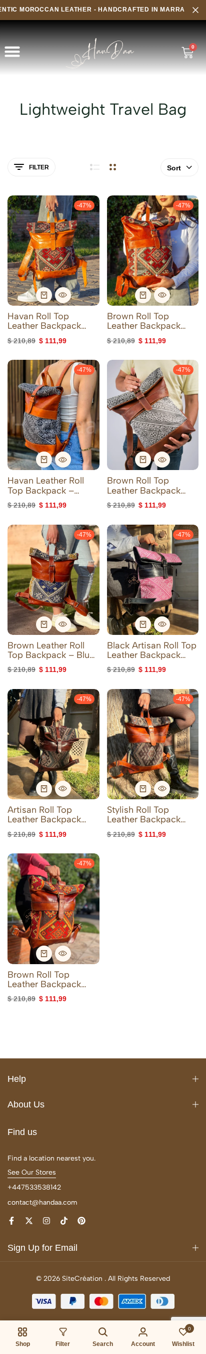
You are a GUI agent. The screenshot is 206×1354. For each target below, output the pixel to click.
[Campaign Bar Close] (195, 10)
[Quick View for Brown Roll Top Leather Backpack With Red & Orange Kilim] (63, 954)
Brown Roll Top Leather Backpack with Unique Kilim (143, 485)
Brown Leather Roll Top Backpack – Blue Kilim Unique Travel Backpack (51, 650)
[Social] (12, 1221)
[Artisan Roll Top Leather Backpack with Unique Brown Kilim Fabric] (54, 744)
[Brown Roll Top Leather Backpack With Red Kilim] (153, 250)
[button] (12, 51)
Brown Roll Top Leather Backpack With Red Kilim (143, 321)
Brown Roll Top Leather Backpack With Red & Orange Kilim (47, 979)
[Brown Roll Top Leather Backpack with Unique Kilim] (153, 415)
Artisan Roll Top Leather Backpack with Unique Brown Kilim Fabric (47, 814)
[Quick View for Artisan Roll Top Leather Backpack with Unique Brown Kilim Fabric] (63, 789)
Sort (174, 168)
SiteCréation (82, 1278)
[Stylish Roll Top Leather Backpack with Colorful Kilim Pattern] (153, 744)
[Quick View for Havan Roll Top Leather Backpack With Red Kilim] (63, 295)
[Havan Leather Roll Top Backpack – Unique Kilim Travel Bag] (54, 415)
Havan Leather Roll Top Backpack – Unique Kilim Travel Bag (47, 485)
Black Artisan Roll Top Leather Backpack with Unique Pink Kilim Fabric (151, 650)
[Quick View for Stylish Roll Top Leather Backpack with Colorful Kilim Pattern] (162, 789)
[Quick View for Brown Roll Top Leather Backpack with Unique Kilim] (162, 460)
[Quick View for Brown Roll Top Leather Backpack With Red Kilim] (162, 295)
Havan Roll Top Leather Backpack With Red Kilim (44, 321)
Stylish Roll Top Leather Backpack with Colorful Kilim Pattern (145, 814)
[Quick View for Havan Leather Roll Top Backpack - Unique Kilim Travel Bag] (63, 460)
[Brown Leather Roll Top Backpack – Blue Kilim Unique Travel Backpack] (54, 580)
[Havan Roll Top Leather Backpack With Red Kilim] (54, 250)
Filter (39, 167)
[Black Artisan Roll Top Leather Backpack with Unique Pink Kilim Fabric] (153, 580)
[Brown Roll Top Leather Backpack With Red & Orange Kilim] (54, 908)
